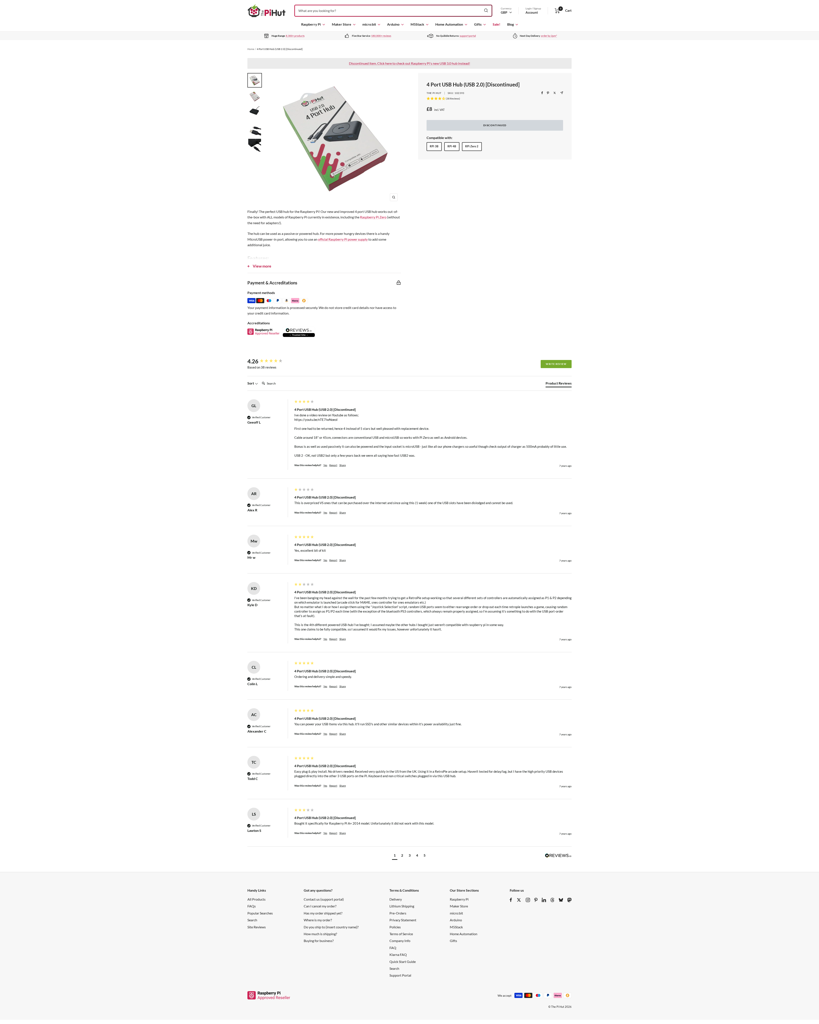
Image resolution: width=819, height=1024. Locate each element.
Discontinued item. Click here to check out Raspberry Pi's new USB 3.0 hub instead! (409, 63)
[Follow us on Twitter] (518, 900)
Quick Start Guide (402, 962)
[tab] (559, 384)
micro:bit (369, 24)
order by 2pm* (549, 35)
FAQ (392, 948)
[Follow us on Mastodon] (569, 900)
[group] (269, 361)
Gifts (478, 24)
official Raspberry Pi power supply (343, 239)
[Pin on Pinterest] (548, 92)
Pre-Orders (397, 913)
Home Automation (449, 24)
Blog (510, 24)
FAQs (251, 906)
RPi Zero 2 (471, 146)
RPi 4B (451, 146)
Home (250, 49)
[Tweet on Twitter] (554, 92)
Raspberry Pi (311, 24)
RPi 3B (434, 146)
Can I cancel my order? (320, 906)
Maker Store (341, 24)
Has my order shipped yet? (323, 913)
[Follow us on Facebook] (511, 900)
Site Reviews (256, 927)
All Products (256, 899)
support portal (468, 35)
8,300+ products (295, 35)
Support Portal (400, 975)
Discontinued (495, 125)
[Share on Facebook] (542, 92)
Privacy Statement (402, 920)
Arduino (393, 24)
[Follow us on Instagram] (528, 900)
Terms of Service (401, 934)
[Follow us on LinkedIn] (544, 900)
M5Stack (417, 24)
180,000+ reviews (381, 35)
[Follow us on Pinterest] (535, 900)
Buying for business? (319, 941)
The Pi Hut (434, 93)
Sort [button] (251, 383)
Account (532, 12)
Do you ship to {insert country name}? (331, 927)
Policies (395, 927)
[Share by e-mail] (561, 92)
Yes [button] (325, 465)
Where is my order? (318, 920)
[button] (394, 856)
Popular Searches (260, 913)
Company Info (399, 941)
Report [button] (333, 465)
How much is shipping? (320, 934)
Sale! (496, 24)
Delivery (395, 899)
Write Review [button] (556, 364)
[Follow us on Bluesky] (561, 900)
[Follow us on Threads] (552, 900)
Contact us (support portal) (324, 899)
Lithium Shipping (401, 906)
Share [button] (342, 465)
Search (252, 920)
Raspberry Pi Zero (373, 217)
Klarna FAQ (398, 954)
